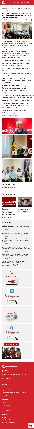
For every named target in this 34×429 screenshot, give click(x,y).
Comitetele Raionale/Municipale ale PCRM (14, 392)
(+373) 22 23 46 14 (7, 425)
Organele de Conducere (9, 390)
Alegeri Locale (6, 405)
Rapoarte (4, 395)
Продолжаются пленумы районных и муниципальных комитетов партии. (8, 210)
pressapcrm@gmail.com (9, 422)
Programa (4, 384)
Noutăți (10, 7)
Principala (4, 7)
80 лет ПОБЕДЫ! (7, 411)
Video (3, 408)
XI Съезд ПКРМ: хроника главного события (24, 208)
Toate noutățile (28, 194)
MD (25, 2)
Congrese (4, 387)
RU (22, 2)
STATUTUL (5, 381)
